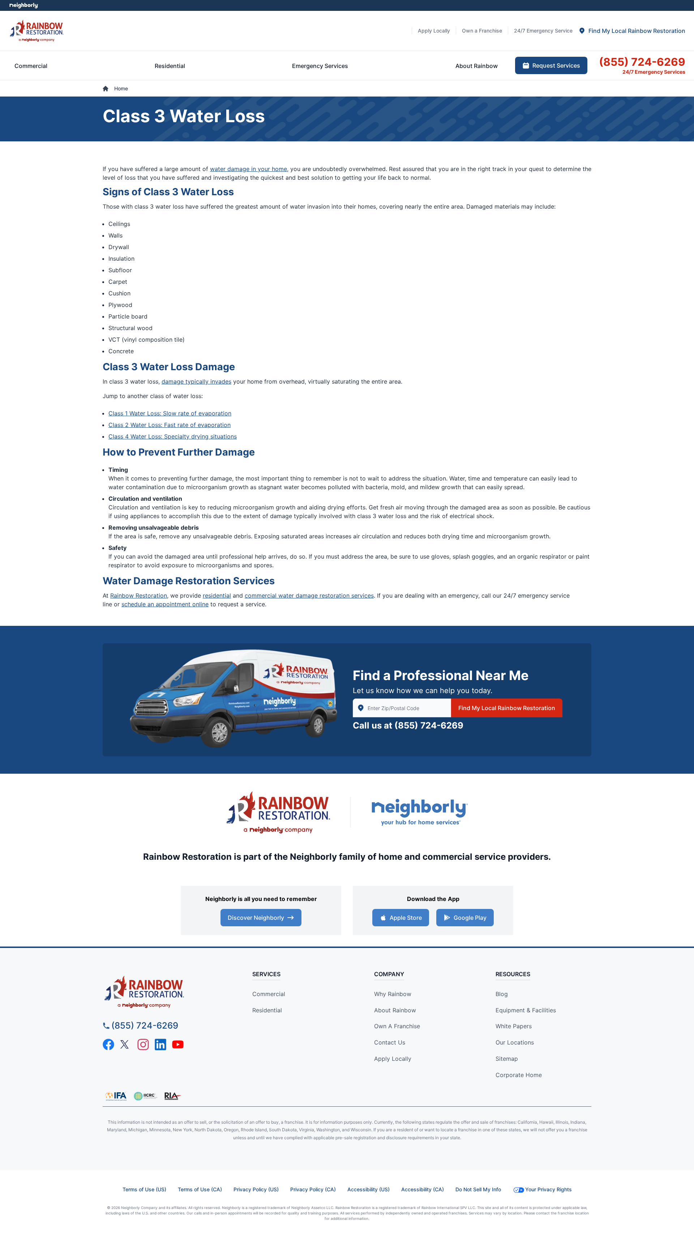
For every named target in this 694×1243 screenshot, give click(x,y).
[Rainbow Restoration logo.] (37, 30)
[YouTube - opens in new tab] (178, 1044)
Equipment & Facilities (526, 1010)
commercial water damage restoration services (309, 595)
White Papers (514, 1026)
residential (217, 595)
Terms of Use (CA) (200, 1189)
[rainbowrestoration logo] (165, 992)
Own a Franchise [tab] (482, 30)
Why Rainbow (392, 994)
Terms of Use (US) (144, 1189)
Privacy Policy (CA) (313, 1189)
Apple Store (406, 917)
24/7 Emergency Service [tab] (543, 30)
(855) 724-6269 (428, 725)
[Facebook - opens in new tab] (108, 1044)
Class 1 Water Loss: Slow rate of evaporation (169, 413)
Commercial (268, 994)
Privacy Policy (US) (256, 1189)
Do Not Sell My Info (478, 1189)
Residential (267, 1010)
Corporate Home (519, 1074)
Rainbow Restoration (138, 595)
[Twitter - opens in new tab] (126, 1044)
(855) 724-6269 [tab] (642, 61)
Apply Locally (392, 1058)
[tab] (631, 30)
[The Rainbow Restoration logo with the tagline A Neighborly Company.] (278, 812)
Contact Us (389, 1042)
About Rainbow (395, 1010)
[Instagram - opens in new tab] (143, 1044)
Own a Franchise (397, 1026)
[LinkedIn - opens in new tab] (160, 1044)
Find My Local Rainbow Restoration (506, 708)
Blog (502, 994)
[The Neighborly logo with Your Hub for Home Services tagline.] (419, 812)
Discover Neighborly (256, 917)
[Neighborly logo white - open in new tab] (24, 5)
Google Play (470, 917)
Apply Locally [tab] (434, 30)
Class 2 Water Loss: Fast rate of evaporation (169, 424)
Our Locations (515, 1042)
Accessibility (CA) (422, 1189)
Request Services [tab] (556, 65)
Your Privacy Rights (548, 1189)
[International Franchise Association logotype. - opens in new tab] (145, 1096)
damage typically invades (196, 381)
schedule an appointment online (165, 604)
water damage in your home (248, 168)
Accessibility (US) (368, 1189)
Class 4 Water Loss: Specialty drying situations (172, 436)
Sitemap (507, 1058)
